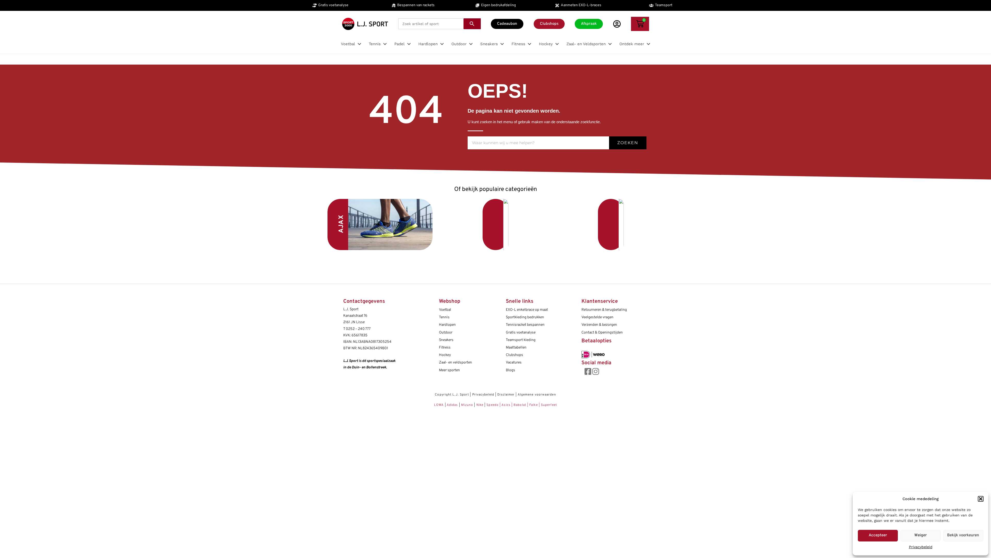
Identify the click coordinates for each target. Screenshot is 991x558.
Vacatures (514, 362)
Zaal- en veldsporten (455, 362)
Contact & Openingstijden (602, 332)
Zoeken (627, 142)
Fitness (445, 347)
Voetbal (458, 223)
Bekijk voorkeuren (963, 535)
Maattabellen (516, 347)
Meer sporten (449, 370)
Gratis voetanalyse (521, 332)
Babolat (520, 405)
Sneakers (446, 340)
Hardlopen (447, 325)
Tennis (444, 317)
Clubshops (514, 355)
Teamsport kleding (521, 340)
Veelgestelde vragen (597, 317)
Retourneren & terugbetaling (604, 310)
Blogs (510, 370)
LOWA (439, 405)
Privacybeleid (920, 547)
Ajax (341, 224)
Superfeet (549, 405)
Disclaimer (506, 395)
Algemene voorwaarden (537, 395)
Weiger (920, 535)
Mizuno (467, 405)
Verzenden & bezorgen (599, 325)
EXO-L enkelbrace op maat (527, 310)
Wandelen (573, 224)
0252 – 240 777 (358, 329)
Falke (533, 405)
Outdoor (445, 332)
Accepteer (878, 535)
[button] (980, 498)
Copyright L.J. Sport (452, 395)
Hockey (445, 355)
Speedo (492, 405)
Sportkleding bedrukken (525, 317)
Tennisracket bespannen (525, 325)
